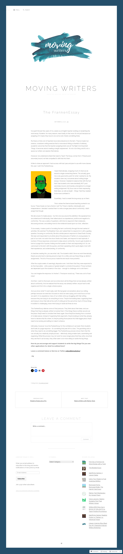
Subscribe (21, 479)
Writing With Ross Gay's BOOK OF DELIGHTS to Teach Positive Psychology (98, 509)
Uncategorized (43, 383)
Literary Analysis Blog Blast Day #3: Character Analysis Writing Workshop (98, 526)
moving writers (61, 88)
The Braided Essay (95, 468)
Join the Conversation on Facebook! (27, 490)
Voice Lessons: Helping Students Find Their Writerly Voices (96, 501)
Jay (68, 121)
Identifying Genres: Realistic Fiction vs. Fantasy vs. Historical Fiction (98, 517)
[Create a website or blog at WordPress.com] (61, 543)
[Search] (23, 10)
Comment (86, 439)
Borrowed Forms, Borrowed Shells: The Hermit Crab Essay (96, 487)
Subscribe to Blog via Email (25, 457)
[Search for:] (34, 10)
